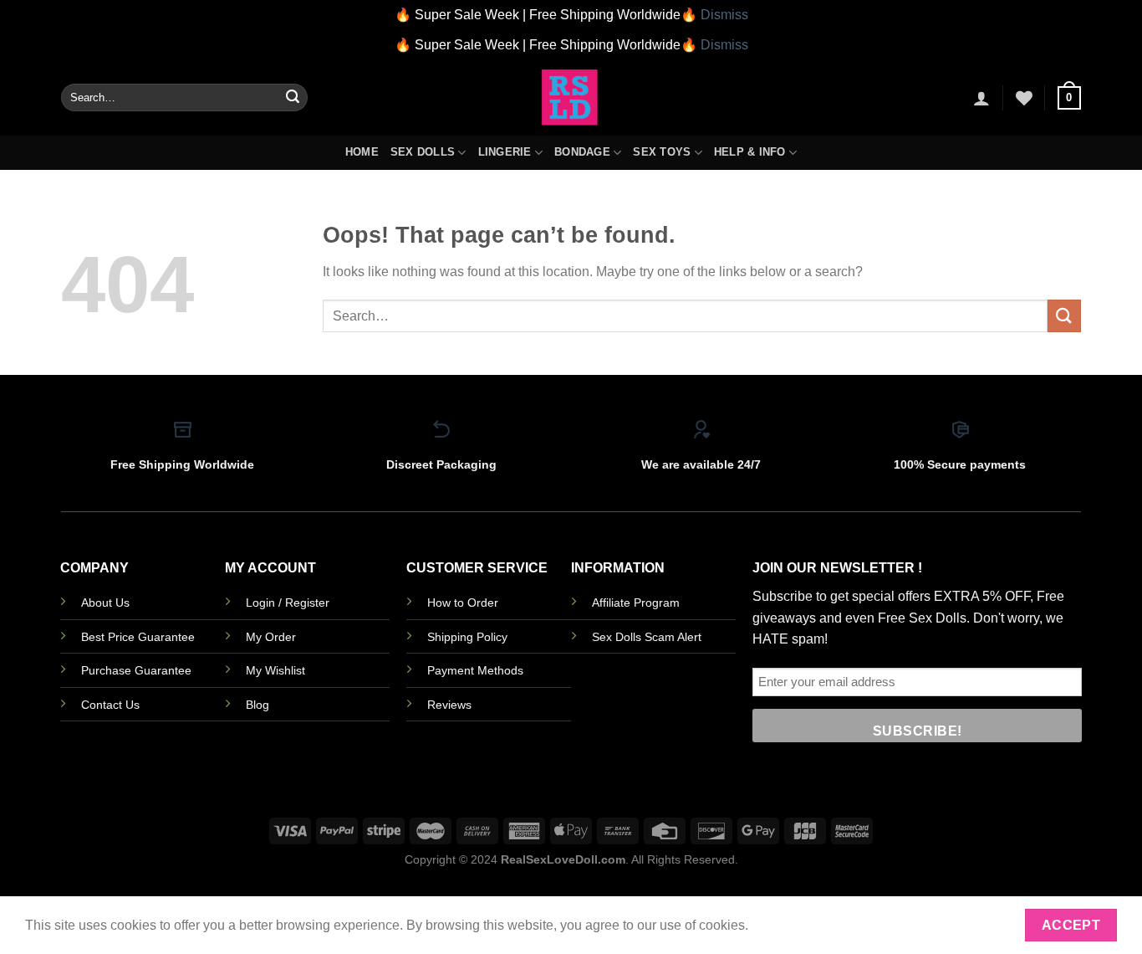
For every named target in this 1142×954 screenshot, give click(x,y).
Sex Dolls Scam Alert (646, 637)
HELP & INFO (750, 152)
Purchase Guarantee (136, 670)
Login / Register (287, 602)
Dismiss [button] (724, 15)
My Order (271, 637)
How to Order (462, 602)
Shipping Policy (467, 637)
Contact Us (110, 704)
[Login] (981, 98)
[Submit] (292, 98)
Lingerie (505, 152)
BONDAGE (582, 152)
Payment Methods (475, 670)
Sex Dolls (422, 152)
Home (362, 152)
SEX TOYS (662, 152)
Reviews (449, 704)
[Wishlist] (1024, 98)
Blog (257, 704)
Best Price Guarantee (138, 637)
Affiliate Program (636, 602)
